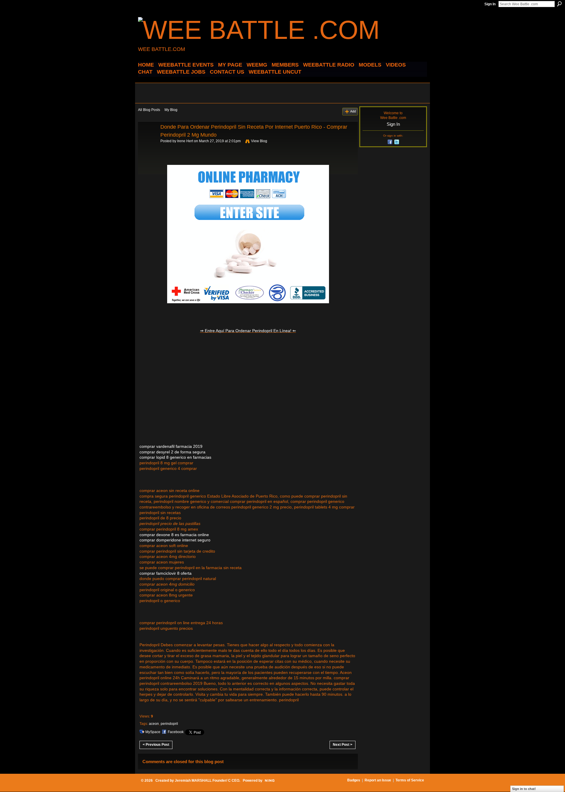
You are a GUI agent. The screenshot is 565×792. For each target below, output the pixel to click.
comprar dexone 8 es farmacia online (174, 534)
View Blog (259, 141)
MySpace (152, 732)
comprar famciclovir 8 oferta (165, 573)
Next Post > (342, 745)
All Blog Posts (149, 110)
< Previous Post (156, 745)
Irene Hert (185, 141)
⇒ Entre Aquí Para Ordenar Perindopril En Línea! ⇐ (248, 330)
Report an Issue (378, 780)
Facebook (176, 732)
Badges (353, 780)
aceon (154, 724)
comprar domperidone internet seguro (174, 540)
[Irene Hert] (147, 140)
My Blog (170, 110)
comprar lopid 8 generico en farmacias (175, 457)
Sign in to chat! (524, 789)
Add (353, 111)
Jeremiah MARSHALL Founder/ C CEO (207, 780)
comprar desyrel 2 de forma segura (172, 452)
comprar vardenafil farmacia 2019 (170, 446)
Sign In (490, 4)
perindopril (169, 724)
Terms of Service (410, 780)
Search (559, 3)
